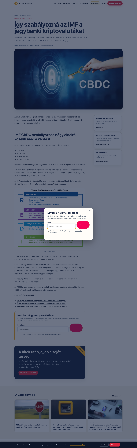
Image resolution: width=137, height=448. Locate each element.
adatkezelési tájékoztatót (77, 445)
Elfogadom (114, 445)
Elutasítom (104, 445)
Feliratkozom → (83, 225)
